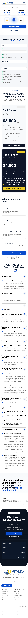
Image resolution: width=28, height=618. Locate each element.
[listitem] (14, 126)
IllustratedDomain (18, 574)
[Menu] (23, 2)
